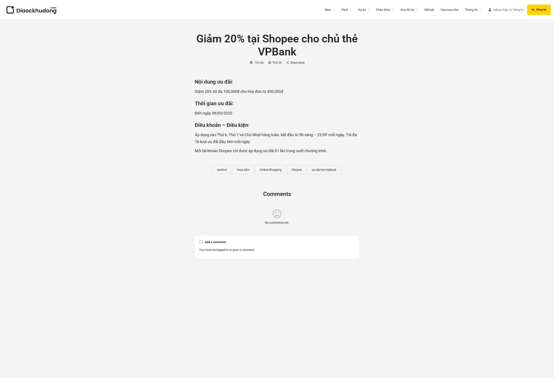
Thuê (344, 9)
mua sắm (243, 169)
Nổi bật (429, 9)
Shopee (297, 169)
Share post (297, 62)
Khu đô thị (407, 9)
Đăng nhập (501, 9)
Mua (328, 9)
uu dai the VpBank (324, 169)
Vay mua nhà (449, 9)
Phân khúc (383, 9)
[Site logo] (31, 9)
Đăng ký (518, 9)
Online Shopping (271, 169)
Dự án (362, 9)
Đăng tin (541, 9)
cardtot (222, 169)
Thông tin (471, 9)
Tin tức (259, 62)
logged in (222, 250)
